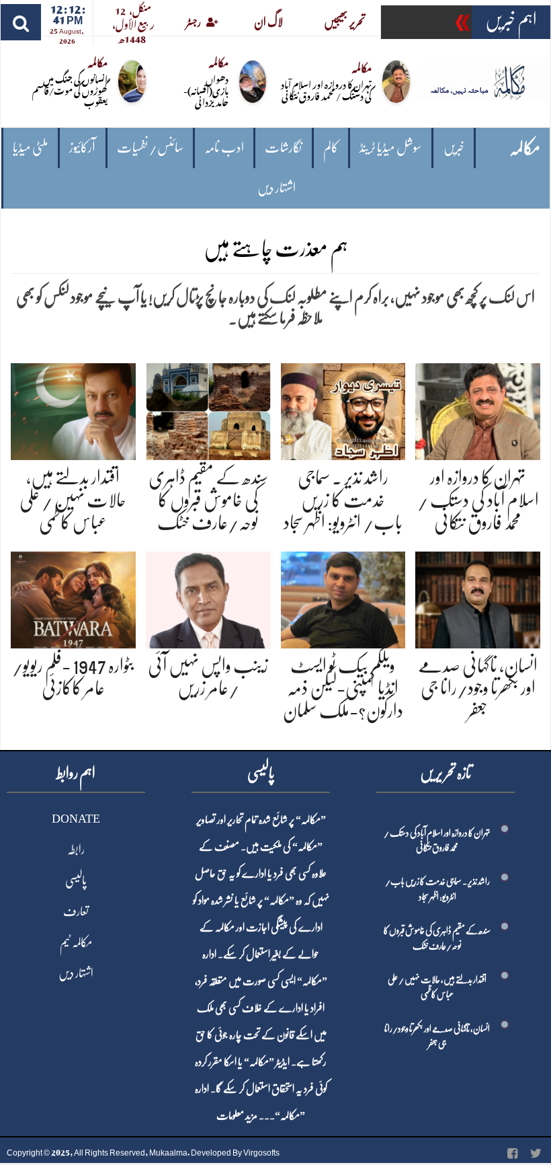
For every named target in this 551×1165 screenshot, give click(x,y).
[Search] (21, 22)
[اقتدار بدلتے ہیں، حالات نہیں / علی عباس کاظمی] (73, 409)
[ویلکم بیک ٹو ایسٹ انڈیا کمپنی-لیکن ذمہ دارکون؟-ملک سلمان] (343, 597)
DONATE (76, 818)
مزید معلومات (236, 1116)
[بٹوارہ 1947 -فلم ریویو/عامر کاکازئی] (73, 597)
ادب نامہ (224, 147)
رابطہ (76, 849)
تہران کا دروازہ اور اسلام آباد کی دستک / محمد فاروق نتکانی (326, 89)
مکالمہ (524, 148)
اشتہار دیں (276, 188)
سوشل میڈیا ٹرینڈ (390, 147)
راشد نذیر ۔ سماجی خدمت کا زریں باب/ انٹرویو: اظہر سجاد (343, 500)
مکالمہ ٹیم (76, 942)
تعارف (76, 911)
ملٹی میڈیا (30, 147)
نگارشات (283, 147)
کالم (331, 147)
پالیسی (76, 880)
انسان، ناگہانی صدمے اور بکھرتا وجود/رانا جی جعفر (478, 688)
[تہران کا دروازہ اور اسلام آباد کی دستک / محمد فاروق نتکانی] (477, 409)
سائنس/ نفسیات (150, 147)
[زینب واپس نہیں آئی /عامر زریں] (208, 597)
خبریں (453, 147)
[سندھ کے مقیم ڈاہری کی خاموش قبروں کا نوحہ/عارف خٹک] (208, 409)
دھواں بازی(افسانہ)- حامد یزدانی (205, 90)
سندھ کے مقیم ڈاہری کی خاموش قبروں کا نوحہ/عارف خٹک (208, 500)
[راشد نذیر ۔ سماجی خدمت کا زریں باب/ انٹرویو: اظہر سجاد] (343, 409)
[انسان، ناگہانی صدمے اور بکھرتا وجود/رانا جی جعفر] (477, 597)
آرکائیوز (82, 147)
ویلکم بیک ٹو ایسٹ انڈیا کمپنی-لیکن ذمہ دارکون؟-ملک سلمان (343, 688)
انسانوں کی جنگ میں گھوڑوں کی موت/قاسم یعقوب (70, 90)
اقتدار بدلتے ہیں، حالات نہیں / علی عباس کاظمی (72, 500)
